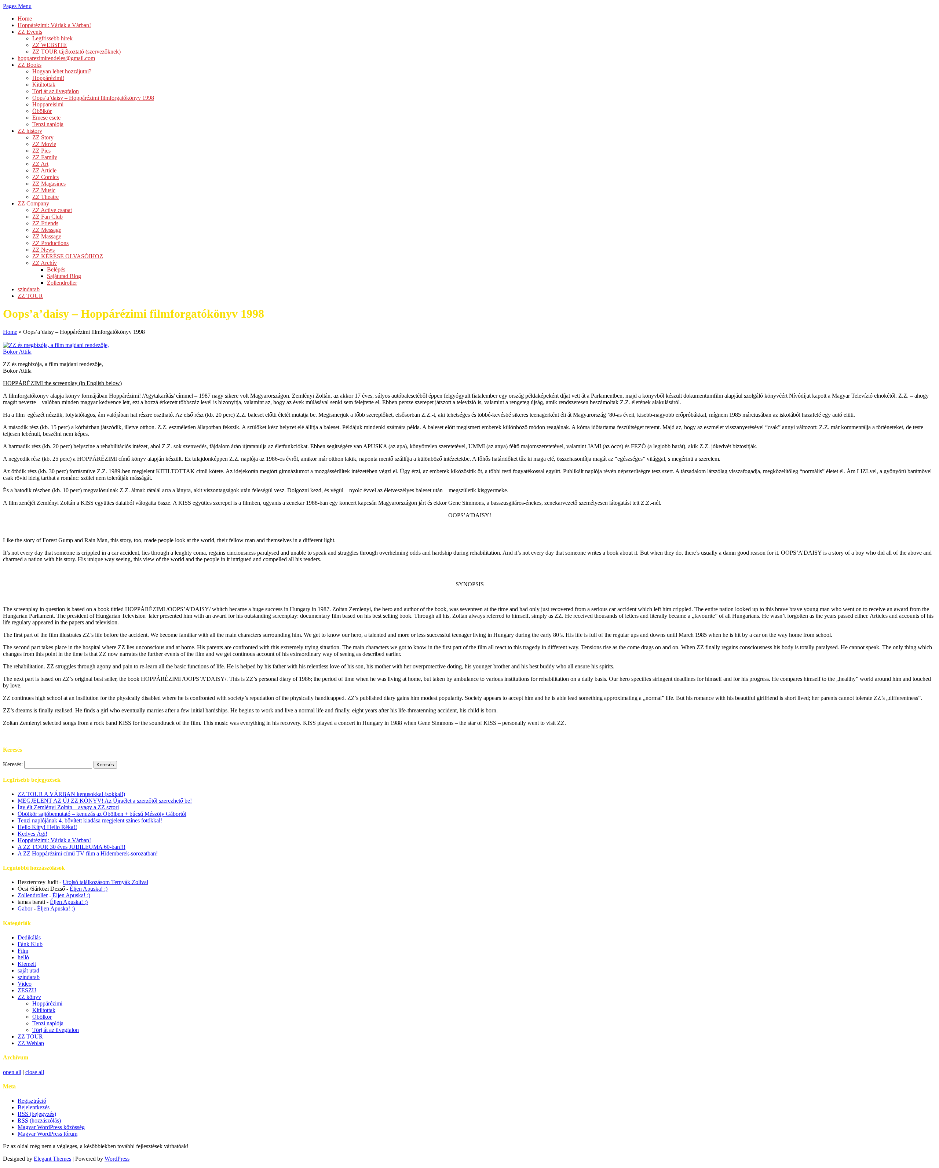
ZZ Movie (44, 144)
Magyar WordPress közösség (51, 1127)
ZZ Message (46, 230)
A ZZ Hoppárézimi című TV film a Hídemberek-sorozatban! (88, 853)
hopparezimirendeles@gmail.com (56, 58)
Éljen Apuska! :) (88, 889)
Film (23, 951)
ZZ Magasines (49, 183)
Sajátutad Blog (64, 276)
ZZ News (43, 250)
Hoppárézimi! (48, 78)
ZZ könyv (29, 997)
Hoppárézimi (47, 1003)
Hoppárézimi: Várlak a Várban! (54, 25)
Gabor (25, 908)
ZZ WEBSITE (49, 45)
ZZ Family (44, 157)
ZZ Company (33, 203)
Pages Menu (17, 6)
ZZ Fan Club (47, 216)
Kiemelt (27, 964)
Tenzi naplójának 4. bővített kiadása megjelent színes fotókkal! (90, 820)
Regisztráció (32, 1101)
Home (25, 18)
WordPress (117, 1159)
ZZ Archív (44, 263)
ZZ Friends (45, 223)
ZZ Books (29, 65)
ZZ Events (30, 32)
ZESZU (27, 990)
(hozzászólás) (39, 1120)
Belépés (56, 269)
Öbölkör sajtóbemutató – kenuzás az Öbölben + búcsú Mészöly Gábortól (102, 814)
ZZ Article (44, 170)
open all (12, 1072)
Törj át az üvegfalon (55, 91)
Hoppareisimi (47, 104)
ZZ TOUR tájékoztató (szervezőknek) (76, 51)
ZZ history (30, 131)
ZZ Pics (41, 150)
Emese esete (46, 117)
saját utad (28, 970)
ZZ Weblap (31, 1043)
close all (34, 1072)
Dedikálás (29, 937)
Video (25, 984)
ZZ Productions (50, 243)
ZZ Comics (45, 177)
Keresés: (13, 764)
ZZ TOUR (30, 296)
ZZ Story (43, 137)
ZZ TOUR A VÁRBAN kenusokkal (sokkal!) (71, 794)
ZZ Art (40, 164)
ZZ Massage (46, 236)
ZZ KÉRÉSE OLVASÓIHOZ (67, 256)
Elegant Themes (52, 1159)
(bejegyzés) (37, 1114)
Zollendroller (62, 283)
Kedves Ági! (32, 834)
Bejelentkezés (34, 1107)
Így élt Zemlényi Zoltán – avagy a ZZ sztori (68, 807)
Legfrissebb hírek (52, 38)
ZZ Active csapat (52, 210)
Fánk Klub (30, 944)
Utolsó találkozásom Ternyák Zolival (105, 882)
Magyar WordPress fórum (47, 1134)
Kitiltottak (43, 84)
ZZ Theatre (45, 197)
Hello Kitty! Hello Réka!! (47, 827)
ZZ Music (43, 190)
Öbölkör (42, 111)
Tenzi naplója (47, 124)
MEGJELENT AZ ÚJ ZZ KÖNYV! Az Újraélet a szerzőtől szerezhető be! (105, 800)
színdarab (29, 289)
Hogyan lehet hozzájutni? (61, 71)
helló (23, 957)
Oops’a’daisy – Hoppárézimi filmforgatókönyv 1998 (93, 98)
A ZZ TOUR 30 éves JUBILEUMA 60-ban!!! (71, 847)
